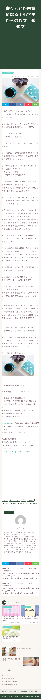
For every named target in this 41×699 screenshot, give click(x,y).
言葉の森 (5, 423)
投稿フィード (9, 678)
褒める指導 (34, 503)
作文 (24, 500)
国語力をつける (23, 503)
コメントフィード (11, 681)
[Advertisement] (20, 51)
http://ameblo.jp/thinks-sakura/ (16, 451)
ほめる (5, 500)
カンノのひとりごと (8, 72)
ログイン (7, 675)
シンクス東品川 (15, 500)
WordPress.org (10, 684)
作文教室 (6, 503)
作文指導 (31, 500)
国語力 (14, 503)
